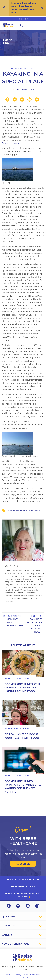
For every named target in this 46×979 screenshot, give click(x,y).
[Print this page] (36, 99)
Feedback (9, 975)
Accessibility (22, 977)
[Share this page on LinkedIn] (29, 99)
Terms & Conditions (31, 975)
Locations (23, 19)
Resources (9, 925)
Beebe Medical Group (23, 886)
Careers (7, 935)
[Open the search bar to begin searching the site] (21, 25)
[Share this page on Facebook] (7, 99)
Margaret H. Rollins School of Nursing (23, 895)
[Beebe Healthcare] (8, 28)
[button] (42, 8)
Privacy (18, 975)
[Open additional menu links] (38, 25)
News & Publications (15, 944)
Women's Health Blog (23, 68)
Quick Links (9, 916)
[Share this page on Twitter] (14, 99)
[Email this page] (22, 99)
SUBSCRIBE (23, 864)
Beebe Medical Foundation (23, 879)
